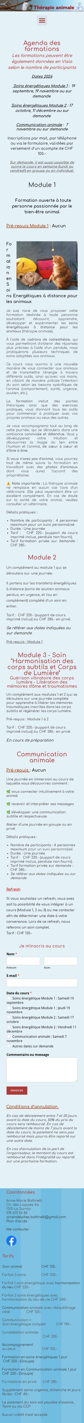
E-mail (13, 976)
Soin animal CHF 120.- (29, 1267)
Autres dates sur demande (32, 1046)
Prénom (11, 967)
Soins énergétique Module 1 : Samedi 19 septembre (40, 1000)
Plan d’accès (16, 1221)
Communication (15, 1308)
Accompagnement (17, 1345)
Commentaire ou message (28, 1055)
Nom (12, 954)
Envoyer (17, 1090)
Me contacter (17, 1229)
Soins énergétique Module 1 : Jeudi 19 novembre (38, 1010)
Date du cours (19, 993)
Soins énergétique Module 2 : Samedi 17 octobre (40, 1019)
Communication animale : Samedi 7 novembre (37, 1038)
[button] (42, 20)
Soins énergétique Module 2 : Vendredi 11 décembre (41, 1029)
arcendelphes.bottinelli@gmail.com (36, 1217)
